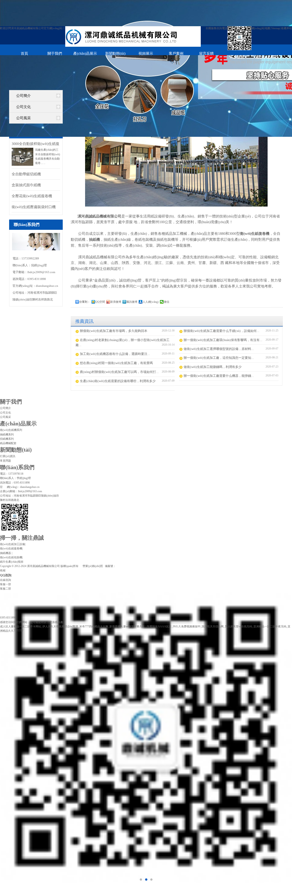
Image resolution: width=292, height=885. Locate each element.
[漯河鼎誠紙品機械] (133, 37)
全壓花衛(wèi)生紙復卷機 (32, 196)
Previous (8, 442)
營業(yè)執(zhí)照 (93, 566)
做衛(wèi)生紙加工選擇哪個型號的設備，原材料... (219, 349)
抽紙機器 (6, 553)
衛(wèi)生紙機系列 (11, 430)
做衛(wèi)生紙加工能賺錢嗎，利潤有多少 (213, 367)
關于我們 (54, 53)
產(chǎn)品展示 (85, 53)
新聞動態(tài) (115, 53)
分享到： (84, 301)
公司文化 (23, 107)
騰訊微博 (131, 301)
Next (284, 442)
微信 (166, 301)
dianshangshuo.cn (47, 285)
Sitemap (275, 28)
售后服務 (236, 57)
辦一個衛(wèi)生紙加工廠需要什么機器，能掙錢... (219, 376)
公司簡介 (23, 96)
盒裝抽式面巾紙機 (26, 185)
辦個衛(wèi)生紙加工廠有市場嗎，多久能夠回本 (113, 331)
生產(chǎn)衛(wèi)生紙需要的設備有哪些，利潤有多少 (118, 381)
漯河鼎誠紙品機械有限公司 (99, 216)
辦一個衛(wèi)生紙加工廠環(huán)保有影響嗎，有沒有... (223, 340)
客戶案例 (176, 53)
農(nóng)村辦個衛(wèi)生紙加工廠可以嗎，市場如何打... (119, 372)
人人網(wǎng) (151, 301)
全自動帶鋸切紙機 (26, 174)
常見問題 (5, 460)
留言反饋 (206, 53)
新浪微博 (115, 301)
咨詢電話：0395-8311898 (15, 482)
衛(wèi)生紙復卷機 (254, 233)
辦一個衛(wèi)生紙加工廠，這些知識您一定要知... (219, 358)
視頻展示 (145, 53)
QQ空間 (100, 301)
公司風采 (23, 118)
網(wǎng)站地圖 (260, 28)
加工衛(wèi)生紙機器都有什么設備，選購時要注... (115, 354)
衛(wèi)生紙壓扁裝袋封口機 (34, 207)
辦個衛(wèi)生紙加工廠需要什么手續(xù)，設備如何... (221, 331)
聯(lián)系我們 (267, 57)
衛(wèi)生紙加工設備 (13, 544)
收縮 (2, 570)
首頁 (24, 53)
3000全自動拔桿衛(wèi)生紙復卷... (35, 144)
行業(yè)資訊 (7, 456)
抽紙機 (94, 239)
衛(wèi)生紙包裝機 (11, 557)
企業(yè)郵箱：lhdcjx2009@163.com (21, 491)
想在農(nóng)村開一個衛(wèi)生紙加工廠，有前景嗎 (116, 363)
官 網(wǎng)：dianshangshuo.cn (19, 487)
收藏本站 (286, 28)
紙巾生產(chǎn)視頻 (11, 561)
